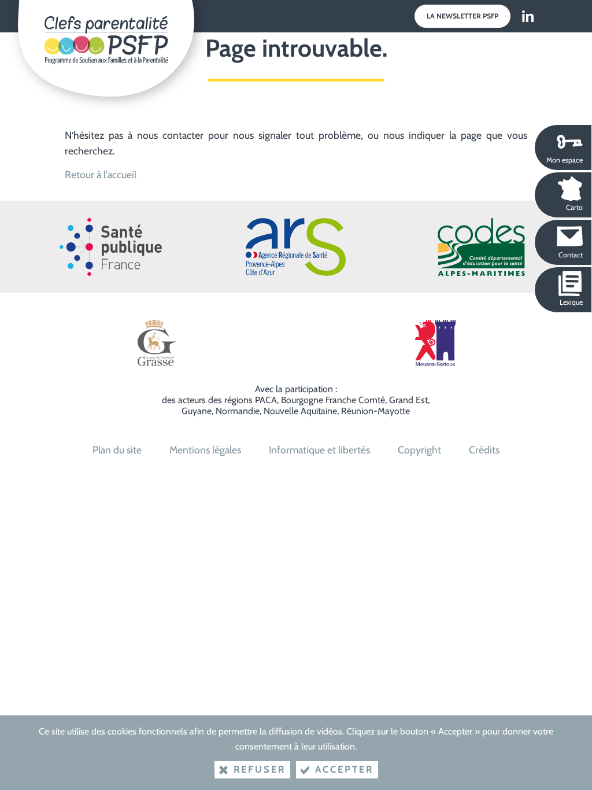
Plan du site (117, 450)
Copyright (419, 450)
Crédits (484, 450)
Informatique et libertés (319, 450)
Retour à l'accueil (100, 174)
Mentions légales (205, 450)
